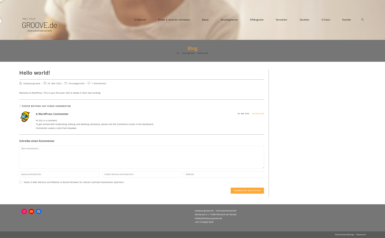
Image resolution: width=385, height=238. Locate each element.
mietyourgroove (31, 83)
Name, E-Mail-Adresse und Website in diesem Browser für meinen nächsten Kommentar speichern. (74, 182)
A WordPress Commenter (52, 114)
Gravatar (72, 128)
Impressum (361, 234)
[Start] (178, 53)
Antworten (258, 113)
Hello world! (202, 53)
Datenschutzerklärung (344, 234)
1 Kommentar (99, 83)
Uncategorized (77, 83)
